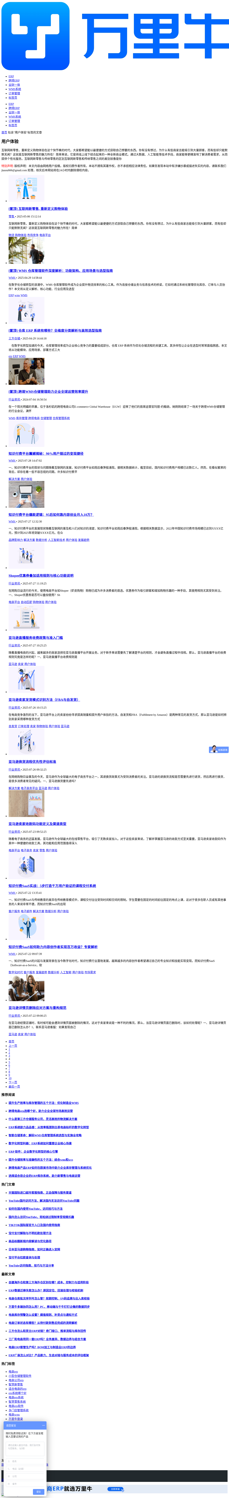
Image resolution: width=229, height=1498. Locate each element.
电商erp (13, 1371)
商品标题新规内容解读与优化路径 (30, 1241)
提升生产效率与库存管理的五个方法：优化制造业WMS (44, 1102)
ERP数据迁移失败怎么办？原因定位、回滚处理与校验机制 (46, 1290)
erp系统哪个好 (17, 1393)
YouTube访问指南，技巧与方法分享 (31, 1265)
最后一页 (14, 1086)
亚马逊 (13, 664)
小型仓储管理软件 (20, 1375)
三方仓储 (15, 338)
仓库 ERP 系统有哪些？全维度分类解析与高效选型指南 (55, 330)
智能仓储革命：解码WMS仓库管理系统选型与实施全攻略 (45, 1135)
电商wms (14, 1414)
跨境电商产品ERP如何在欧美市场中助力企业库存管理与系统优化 (50, 1167)
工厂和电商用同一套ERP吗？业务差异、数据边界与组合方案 (47, 1339)
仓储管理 (46, 418)
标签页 (13, 97)
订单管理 (14, 93)
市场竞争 (33, 235)
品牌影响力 (16, 539)
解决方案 (14, 479)
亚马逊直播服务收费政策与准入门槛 (36, 638)
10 (10, 1078)
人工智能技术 (56, 539)
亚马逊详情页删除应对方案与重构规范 (37, 1008)
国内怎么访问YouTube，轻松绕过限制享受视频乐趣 (41, 1217)
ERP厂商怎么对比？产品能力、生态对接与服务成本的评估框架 (49, 1355)
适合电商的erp (17, 1388)
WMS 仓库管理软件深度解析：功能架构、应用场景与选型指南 (61, 271)
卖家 (21, 664)
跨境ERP (14, 80)
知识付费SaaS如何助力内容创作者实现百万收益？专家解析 (53, 947)
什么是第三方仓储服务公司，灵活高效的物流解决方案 (43, 1119)
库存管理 (22, 418)
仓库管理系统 (61, 418)
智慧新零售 (16, 1384)
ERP (11, 76)
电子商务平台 (29, 788)
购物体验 (20, 235)
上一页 (13, 1045)
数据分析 (41, 539)
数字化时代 (16, 972)
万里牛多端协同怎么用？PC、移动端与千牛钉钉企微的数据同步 (49, 1306)
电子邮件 (26, 911)
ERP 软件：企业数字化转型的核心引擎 (33, 1151)
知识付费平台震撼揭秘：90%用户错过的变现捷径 (46, 454)
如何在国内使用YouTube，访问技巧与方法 (36, 1208)
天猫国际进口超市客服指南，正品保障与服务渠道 (40, 1192)
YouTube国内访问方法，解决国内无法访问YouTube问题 (44, 1200)
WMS (12, 277)
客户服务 (14, 911)
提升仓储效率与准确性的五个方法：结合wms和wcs (41, 1159)
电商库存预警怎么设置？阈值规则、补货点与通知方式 (43, 1314)
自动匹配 (26, 602)
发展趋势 (83, 539)
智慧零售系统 (17, 1401)
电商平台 (45, 235)
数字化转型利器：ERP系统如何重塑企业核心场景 (40, 1143)
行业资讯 (15, 399)
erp (10, 356)
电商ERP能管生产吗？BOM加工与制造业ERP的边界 (42, 1347)
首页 (4, 132)
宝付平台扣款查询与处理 (24, 1257)
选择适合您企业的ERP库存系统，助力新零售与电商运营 (44, 1175)
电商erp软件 (16, 1406)
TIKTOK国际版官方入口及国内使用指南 (34, 1225)
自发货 (13, 726)
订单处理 (23, 726)
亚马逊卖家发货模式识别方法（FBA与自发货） (44, 700)
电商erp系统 (16, 1397)
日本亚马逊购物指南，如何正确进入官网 (34, 1249)
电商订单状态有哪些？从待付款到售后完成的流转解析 (43, 1322)
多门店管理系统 (19, 1410)
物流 (11, 235)
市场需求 (90, 972)
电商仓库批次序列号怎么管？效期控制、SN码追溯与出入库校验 (49, 1298)
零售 (12, 216)
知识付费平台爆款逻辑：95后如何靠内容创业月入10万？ (51, 515)
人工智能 (66, 972)
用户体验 (26, 479)
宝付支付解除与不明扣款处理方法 (30, 1233)
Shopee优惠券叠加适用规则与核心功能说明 (41, 575)
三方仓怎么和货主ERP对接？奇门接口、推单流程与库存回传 (47, 1330)
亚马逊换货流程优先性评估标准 (32, 762)
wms (17, 295)
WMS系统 (15, 89)
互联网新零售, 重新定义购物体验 (38, 209)
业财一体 (14, 84)
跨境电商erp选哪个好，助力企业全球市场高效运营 (41, 1111)
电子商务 (26, 850)
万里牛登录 (16, 1418)
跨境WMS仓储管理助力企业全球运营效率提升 (48, 392)
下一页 (13, 1082)
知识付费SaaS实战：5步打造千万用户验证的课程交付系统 (52, 886)
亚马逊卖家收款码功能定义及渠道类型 (37, 824)
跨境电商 (34, 418)
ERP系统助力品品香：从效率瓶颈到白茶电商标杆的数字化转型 (49, 1127)
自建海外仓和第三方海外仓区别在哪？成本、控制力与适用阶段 (49, 1282)
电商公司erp (16, 1380)
